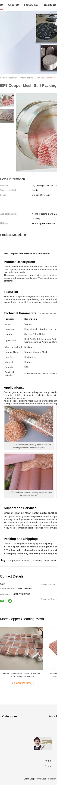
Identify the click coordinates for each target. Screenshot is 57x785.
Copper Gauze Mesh (18, 560)
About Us (13, 5)
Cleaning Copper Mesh (45, 560)
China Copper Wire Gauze (36, 779)
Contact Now (23, 682)
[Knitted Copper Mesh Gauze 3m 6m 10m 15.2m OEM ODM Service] (21, 648)
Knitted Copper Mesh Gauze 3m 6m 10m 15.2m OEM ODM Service (21, 675)
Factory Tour (31, 5)
